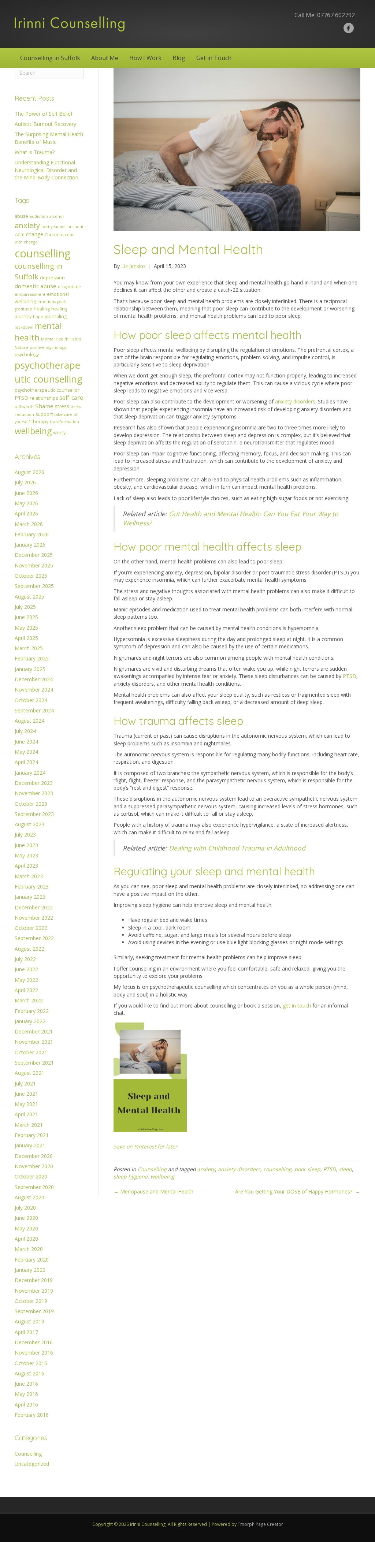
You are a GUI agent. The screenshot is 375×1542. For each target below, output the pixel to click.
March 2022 (29, 1000)
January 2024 (30, 772)
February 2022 (32, 1010)
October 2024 (31, 700)
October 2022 (31, 927)
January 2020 (30, 1269)
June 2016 (26, 1383)
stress (62, 406)
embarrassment (30, 294)
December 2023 (34, 782)
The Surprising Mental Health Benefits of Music (49, 138)
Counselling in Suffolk (50, 58)
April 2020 (26, 1238)
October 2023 (31, 803)
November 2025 (34, 565)
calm (20, 234)
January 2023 (30, 896)
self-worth (24, 406)
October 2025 (31, 575)
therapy (39, 421)
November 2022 (34, 917)
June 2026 (26, 492)
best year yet (53, 226)
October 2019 (31, 1300)
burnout (75, 226)
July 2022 (25, 959)
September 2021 (34, 1062)
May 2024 (26, 751)
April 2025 (26, 637)
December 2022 (34, 907)
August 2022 (29, 948)
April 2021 (26, 1114)
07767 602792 (336, 15)
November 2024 (34, 689)
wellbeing (33, 431)
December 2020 (34, 1155)
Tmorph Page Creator (260, 1524)
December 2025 (34, 554)
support (44, 414)
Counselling (28, 1453)
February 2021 (32, 1135)
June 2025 (26, 617)
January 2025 (30, 669)
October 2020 (31, 1176)
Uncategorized (32, 1463)
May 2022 (26, 979)
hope (38, 316)
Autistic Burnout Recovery (45, 123)
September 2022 (34, 938)
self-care (71, 398)
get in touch (297, 1005)
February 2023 (32, 886)
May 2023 (26, 855)
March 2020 (29, 1248)
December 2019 (34, 1280)
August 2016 (29, 1373)
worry (59, 432)
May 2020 (26, 1228)
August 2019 (29, 1321)
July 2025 (25, 606)
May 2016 (26, 1393)
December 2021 (34, 1031)
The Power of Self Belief (44, 113)
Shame (44, 406)
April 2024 (26, 762)
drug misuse (69, 286)
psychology (27, 354)
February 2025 (32, 658)
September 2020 (34, 1187)
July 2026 (25, 482)
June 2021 (26, 1093)
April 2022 (26, 990)
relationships (44, 398)
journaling (56, 316)
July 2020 (25, 1207)
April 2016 (26, 1404)
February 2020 (32, 1259)
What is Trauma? (35, 152)
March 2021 (29, 1124)
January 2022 (30, 1021)
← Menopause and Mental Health (154, 1191)
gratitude (23, 309)
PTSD (21, 397)
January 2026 (30, 544)
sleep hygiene (131, 1176)
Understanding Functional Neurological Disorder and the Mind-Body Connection (46, 170)
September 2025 (34, 585)
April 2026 (26, 513)
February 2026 (32, 534)
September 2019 (34, 1311)
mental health (38, 331)
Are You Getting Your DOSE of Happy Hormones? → (297, 1191)
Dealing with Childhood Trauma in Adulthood (237, 847)
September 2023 (34, 814)
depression (52, 278)
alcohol (56, 216)
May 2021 (26, 1103)
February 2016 (32, 1414)
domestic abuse (35, 286)
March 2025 (29, 648)
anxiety (27, 225)
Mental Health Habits (61, 339)
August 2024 (29, 720)
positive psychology (48, 347)
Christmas (54, 234)
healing (42, 309)
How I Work (145, 58)
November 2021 (34, 1041)
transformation (64, 421)
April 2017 (26, 1332)
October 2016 (31, 1363)
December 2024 (34, 679)
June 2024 (26, 741)
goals (61, 301)
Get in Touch (213, 58)
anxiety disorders (295, 401)
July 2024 (25, 730)
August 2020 (29, 1197)
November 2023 (34, 793)
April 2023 (26, 865)
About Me (104, 58)
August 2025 (29, 596)
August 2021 (29, 1072)
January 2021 (30, 1145)
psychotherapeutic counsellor (47, 390)
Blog (178, 58)
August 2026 (29, 472)
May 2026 (26, 503)
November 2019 (34, 1290)
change (34, 234)
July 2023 (25, 834)
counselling (43, 253)
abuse (21, 216)
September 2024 (34, 710)
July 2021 (25, 1083)
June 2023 (26, 845)
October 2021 (31, 1052)
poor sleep (307, 1169)
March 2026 (29, 524)
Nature (21, 347)
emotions (46, 301)
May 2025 (26, 627)
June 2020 (26, 1217)
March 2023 (29, 876)
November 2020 (34, 1166)
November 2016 (34, 1352)
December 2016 (34, 1342)
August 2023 (29, 824)
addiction (39, 216)
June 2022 (26, 969)
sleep (345, 1169)
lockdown (24, 327)
